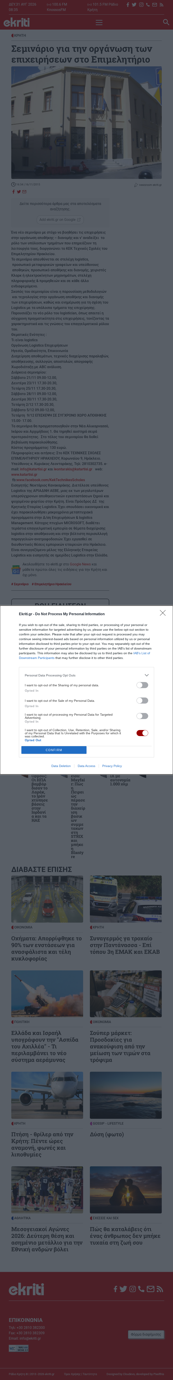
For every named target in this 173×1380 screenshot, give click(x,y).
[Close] (164, 614)
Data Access (86, 766)
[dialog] (86, 690)
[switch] (142, 685)
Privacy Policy (112, 766)
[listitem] (86, 675)
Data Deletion (61, 766)
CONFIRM (54, 750)
